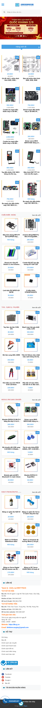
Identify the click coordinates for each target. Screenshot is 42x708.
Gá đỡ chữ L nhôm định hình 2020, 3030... (10, 79)
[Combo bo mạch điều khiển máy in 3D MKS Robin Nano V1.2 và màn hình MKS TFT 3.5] (10, 95)
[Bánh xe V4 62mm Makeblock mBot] (11, 530)
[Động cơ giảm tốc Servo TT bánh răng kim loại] (31, 502)
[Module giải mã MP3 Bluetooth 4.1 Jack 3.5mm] (11, 465)
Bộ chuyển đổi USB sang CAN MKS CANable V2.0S (11, 448)
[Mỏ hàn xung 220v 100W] (11, 345)
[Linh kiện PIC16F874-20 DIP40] (11, 280)
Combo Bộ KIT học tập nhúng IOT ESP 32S (31, 263)
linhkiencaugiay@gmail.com (18, 627)
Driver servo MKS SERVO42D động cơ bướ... (31, 142)
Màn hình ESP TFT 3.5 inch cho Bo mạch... (31, 173)
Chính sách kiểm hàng (9, 651)
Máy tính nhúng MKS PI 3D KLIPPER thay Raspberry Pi (11, 236)
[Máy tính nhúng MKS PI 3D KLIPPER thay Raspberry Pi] (11, 225)
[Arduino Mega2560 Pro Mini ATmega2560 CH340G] (31, 225)
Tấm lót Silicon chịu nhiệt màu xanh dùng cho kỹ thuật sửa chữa (31, 356)
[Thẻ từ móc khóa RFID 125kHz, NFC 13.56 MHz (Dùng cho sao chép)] (31, 437)
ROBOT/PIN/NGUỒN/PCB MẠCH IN (13, 492)
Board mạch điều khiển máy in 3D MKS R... (31, 110)
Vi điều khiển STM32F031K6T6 (31, 291)
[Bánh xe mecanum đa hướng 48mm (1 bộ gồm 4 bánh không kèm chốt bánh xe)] (31, 530)
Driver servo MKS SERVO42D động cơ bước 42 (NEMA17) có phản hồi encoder (31, 420)
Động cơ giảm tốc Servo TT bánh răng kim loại (30, 512)
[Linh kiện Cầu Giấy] (23, 4)
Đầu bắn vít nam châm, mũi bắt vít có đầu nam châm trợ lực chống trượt (31, 384)
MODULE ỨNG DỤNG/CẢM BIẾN (11, 399)
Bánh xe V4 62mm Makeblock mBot (11, 540)
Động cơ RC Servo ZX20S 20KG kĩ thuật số (30, 568)
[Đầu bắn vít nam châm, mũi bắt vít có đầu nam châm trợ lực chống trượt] (31, 373)
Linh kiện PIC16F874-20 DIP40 (11, 291)
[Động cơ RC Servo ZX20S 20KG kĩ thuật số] (31, 557)
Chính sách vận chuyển (9, 643)
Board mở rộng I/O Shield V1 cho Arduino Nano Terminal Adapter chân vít (11, 263)
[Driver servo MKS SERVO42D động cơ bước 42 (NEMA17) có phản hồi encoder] (31, 126)
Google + (8, 680)
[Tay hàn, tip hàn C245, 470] (11, 317)
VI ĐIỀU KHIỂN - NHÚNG (9, 215)
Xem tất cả (35, 215)
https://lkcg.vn (14, 624)
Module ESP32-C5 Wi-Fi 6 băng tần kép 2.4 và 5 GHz (11, 420)
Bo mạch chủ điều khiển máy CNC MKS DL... (31, 202)
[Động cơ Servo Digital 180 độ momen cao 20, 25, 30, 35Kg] (11, 557)
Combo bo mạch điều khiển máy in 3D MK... (10, 110)
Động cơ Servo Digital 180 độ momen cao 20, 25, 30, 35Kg (11, 568)
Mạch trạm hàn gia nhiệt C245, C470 (30, 328)
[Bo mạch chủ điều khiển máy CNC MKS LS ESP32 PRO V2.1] (10, 188)
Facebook (8, 674)
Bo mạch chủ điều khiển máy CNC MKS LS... (10, 204)
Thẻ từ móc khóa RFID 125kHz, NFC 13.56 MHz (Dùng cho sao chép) (30, 448)
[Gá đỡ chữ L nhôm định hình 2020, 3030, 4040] (10, 63)
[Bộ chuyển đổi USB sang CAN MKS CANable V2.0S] (11, 437)
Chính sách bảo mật (8, 654)
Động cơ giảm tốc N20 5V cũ (11, 512)
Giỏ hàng (4, 637)
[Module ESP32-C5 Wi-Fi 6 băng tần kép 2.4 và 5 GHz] (11, 409)
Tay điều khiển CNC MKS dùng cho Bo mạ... (10, 173)
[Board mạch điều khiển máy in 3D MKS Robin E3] (31, 95)
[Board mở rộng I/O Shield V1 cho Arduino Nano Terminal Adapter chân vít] (11, 253)
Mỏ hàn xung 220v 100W (11, 355)
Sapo (25, 706)
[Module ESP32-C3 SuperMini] (31, 465)
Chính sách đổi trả (7, 648)
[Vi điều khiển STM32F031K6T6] (31, 280)
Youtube (7, 677)
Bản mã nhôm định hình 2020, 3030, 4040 (31, 79)
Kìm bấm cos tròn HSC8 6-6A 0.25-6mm (11, 383)
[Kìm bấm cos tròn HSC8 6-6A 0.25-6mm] (11, 373)
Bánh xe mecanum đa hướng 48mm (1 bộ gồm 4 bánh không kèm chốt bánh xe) (30, 540)
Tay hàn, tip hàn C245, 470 (11, 328)
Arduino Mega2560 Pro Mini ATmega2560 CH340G (31, 236)
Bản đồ (4, 640)
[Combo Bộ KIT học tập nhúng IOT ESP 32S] (31, 253)
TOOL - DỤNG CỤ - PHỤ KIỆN (10, 307)
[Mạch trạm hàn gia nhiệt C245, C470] (31, 317)
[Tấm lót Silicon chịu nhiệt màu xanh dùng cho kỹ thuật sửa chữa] (31, 345)
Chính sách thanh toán (9, 646)
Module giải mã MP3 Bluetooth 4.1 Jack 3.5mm (11, 476)
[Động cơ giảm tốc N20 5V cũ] (11, 502)
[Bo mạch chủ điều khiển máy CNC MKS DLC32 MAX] (31, 188)
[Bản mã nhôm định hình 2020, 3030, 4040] (31, 63)
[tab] (21, 47)
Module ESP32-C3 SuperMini (30, 476)
